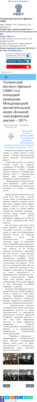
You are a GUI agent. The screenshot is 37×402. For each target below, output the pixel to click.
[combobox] (12, 72)
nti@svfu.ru (10, 36)
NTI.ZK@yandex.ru (15, 50)
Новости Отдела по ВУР (10, 125)
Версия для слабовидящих (18, 1)
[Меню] (6, 77)
